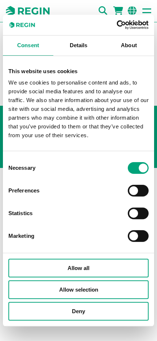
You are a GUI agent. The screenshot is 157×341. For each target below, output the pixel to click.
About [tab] (129, 45)
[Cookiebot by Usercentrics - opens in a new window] (117, 25)
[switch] (138, 190)
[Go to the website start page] (28, 11)
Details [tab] (79, 45)
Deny (78, 311)
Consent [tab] (28, 45)
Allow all (78, 268)
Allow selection (78, 289)
